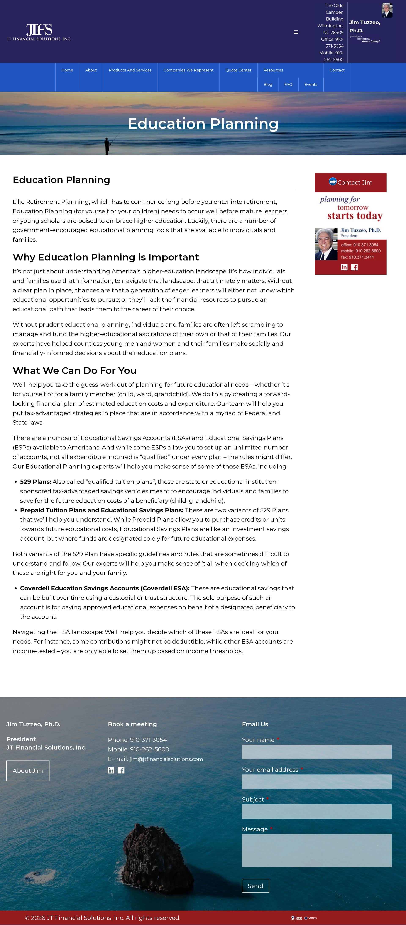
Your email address (301, 769)
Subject (284, 799)
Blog (268, 84)
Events (310, 84)
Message (286, 829)
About (91, 70)
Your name (289, 739)
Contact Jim (355, 182)
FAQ (288, 84)
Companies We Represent (189, 70)
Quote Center (238, 70)
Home (67, 70)
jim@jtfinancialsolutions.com (166, 759)
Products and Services (130, 70)
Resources (273, 70)
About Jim (28, 770)
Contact (337, 70)
